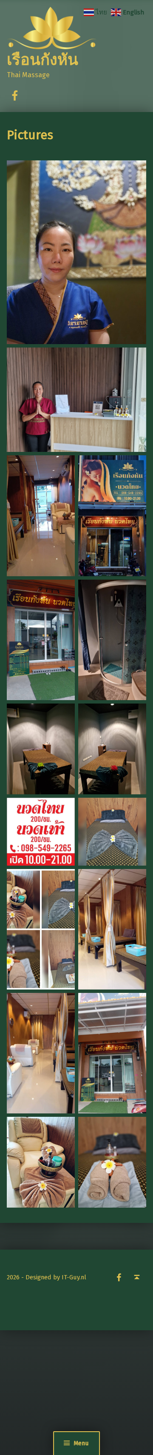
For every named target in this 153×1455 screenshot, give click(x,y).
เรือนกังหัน (42, 59)
